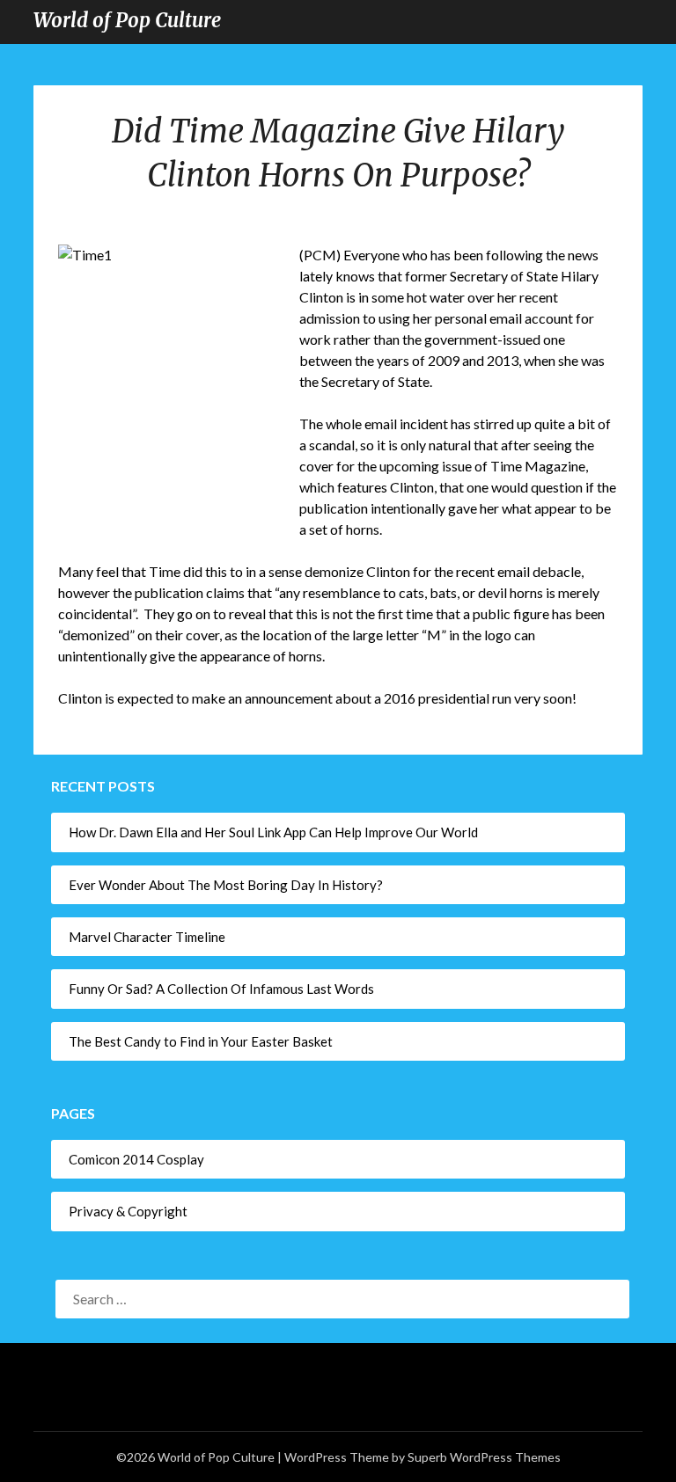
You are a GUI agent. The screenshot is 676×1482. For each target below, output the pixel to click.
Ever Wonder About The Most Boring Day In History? (226, 885)
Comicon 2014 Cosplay (136, 1159)
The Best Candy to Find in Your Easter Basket (201, 1041)
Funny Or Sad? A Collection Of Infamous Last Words (221, 989)
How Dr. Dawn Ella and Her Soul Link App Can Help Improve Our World (275, 832)
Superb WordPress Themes (484, 1456)
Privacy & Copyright (128, 1211)
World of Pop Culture (127, 20)
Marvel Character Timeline (147, 937)
